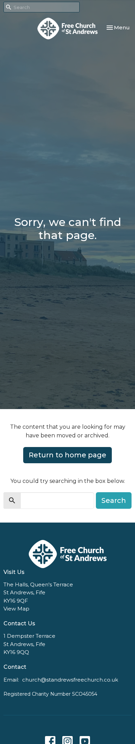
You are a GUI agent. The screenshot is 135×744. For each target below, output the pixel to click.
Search (113, 500)
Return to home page (67, 455)
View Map (16, 608)
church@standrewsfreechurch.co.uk (70, 679)
